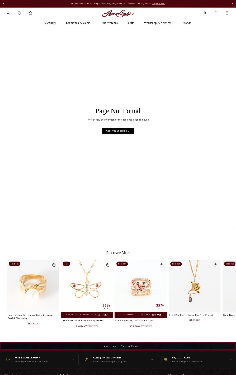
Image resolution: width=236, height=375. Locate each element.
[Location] (19, 13)
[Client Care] (30, 13)
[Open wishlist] (216, 13)
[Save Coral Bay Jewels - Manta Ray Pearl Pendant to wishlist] (215, 265)
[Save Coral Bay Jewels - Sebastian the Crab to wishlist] (161, 265)
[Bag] (227, 13)
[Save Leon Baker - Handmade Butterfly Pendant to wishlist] (107, 265)
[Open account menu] (205, 13)
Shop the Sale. (158, 3)
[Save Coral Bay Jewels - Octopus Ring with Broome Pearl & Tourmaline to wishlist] (54, 265)
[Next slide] (225, 297)
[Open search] (8, 13)
